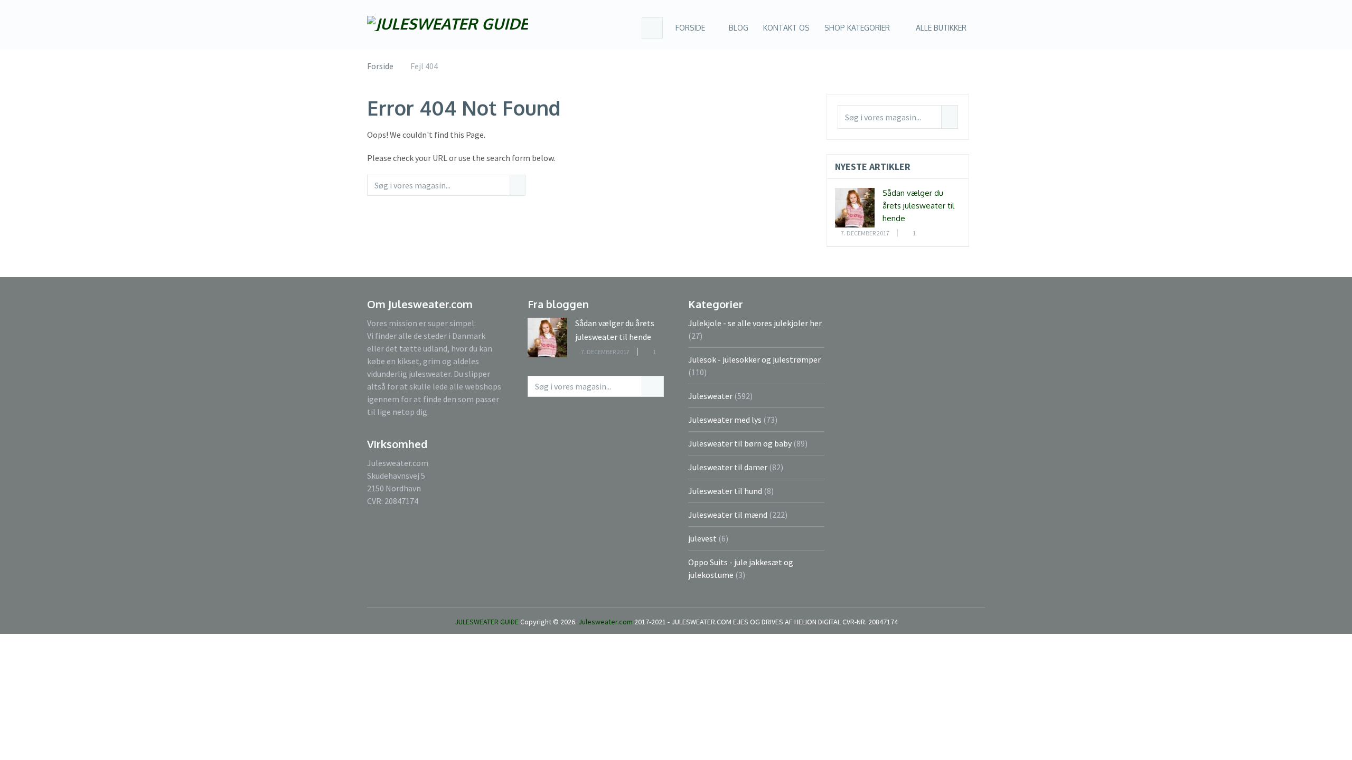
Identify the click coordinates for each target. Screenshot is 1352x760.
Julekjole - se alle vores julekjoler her (755, 323)
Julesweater (710, 396)
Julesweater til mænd (727, 514)
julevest (702, 538)
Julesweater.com (606, 621)
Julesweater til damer (727, 467)
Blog (737, 27)
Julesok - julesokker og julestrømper (754, 359)
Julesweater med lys (725, 419)
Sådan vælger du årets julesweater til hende (918, 205)
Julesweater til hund (725, 491)
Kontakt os (786, 27)
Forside (690, 27)
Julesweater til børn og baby (740, 443)
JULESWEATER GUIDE (487, 621)
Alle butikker (941, 27)
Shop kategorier (857, 27)
